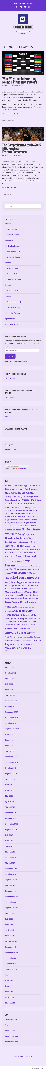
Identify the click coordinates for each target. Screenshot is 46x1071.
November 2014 (11, 958)
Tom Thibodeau (24, 641)
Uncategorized (11, 324)
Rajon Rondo (33, 622)
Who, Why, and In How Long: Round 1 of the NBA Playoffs (19, 80)
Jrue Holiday (18, 553)
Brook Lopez (19, 497)
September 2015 (11, 908)
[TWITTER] (16, 7)
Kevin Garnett (20, 566)
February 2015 (11, 941)
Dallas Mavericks (11, 511)
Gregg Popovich (26, 534)
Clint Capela (21, 508)
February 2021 (11, 701)
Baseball (8, 223)
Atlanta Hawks (18, 489)
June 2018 (9, 841)
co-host (5, 110)
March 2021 (10, 695)
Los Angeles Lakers (15, 585)
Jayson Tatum (31, 546)
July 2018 (9, 835)
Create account (11, 1019)
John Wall (9, 553)
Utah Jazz (29, 644)
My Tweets (10, 378)
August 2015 (10, 913)
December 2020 (11, 712)
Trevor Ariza (20, 644)
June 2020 (9, 740)
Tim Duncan (35, 637)
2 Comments (6, 194)
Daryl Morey (29, 513)
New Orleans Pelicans (26, 598)
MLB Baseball (12, 229)
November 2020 (11, 718)
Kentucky (19, 561)
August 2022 (10, 667)
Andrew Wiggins (22, 486)
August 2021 (10, 678)
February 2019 (11, 813)
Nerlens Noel (10, 598)
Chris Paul (15, 503)
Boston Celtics (26, 492)
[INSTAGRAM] (29, 7)
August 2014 (10, 975)
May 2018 (9, 846)
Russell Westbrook (15, 628)
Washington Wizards (16, 647)
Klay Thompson (16, 569)
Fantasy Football (15, 279)
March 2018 (10, 852)
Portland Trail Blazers (18, 622)
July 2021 (9, 684)
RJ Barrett (20, 624)
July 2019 (9, 785)
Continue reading (11, 114)
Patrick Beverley (23, 615)
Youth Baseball (12, 235)
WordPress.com (12, 1042)
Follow (10, 356)
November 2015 (11, 902)
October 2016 (10, 874)
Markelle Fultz (31, 589)
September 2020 (12, 729)
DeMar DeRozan (27, 516)
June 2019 (9, 790)
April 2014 (9, 997)
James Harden (14, 546)
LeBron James (23, 577)
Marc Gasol (10, 589)
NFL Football (12, 274)
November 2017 (11, 857)
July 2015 (9, 919)
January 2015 (10, 947)
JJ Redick (24, 550)
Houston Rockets (15, 538)
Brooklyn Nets (31, 496)
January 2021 (10, 706)
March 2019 (10, 807)
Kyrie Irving (18, 572)
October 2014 (10, 964)
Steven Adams (17, 637)
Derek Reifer (18, 85)
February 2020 (11, 757)
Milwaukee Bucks (13, 595)
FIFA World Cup (13, 307)
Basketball (9, 240)
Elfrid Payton (10, 526)
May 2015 (9, 924)
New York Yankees (24, 607)
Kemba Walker (10, 561)
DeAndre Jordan (13, 516)
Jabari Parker (18, 542)
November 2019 (11, 762)
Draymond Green (13, 522)
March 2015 (10, 936)
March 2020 (10, 751)
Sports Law (10, 319)
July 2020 (9, 734)
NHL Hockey (12, 291)
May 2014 (9, 992)
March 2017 (10, 863)
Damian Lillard (25, 510)
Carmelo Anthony (13, 500)
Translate (23, 469)
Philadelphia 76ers (24, 618)
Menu (24, 34)
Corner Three (23, 26)
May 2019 (9, 796)
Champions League (14, 302)
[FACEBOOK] (21, 7)
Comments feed (11, 1036)
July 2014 (9, 980)
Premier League (13, 313)
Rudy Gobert (30, 625)
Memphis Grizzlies (15, 592)
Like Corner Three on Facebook (16, 428)
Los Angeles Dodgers (33, 582)
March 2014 (10, 1003)
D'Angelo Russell (31, 507)
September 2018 (11, 829)
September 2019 (12, 773)
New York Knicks (17, 602)
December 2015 (11, 896)
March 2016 (10, 885)
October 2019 (10, 768)
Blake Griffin (11, 493)
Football (8, 263)
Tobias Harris (11, 641)
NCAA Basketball (13, 257)
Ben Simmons (31, 489)
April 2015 (9, 930)
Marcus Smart (20, 589)
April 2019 (9, 801)
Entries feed (10, 1030)
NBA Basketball (13, 251)
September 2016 (12, 880)
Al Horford (9, 486)
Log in (8, 1025)
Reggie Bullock (10, 624)
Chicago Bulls (29, 500)
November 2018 (11, 824)
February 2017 (11, 868)
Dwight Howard (29, 523)
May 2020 (9, 745)
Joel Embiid (35, 549)
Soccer (8, 296)
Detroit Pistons (30, 520)
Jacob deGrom (29, 542)
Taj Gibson (26, 637)
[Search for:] (23, 206)
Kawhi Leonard (26, 556)
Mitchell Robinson (29, 595)
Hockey (8, 285)
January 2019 (10, 818)
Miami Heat (31, 591)
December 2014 (11, 952)
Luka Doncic (31, 585)
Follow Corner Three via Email (16, 336)
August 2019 (10, 779)
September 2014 (12, 969)
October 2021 (10, 673)
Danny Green (18, 513)
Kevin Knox (30, 566)
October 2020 (10, 723)
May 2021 (9, 690)
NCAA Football (12, 268)
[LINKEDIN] (25, 7)
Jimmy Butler (12, 549)
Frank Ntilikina (22, 526)
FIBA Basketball (13, 246)
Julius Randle (29, 553)
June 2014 (9, 986)
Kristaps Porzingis (30, 569)
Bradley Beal (10, 497)
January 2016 (10, 891)
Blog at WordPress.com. (23, 1056)
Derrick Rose (17, 519)
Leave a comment (8, 121)
